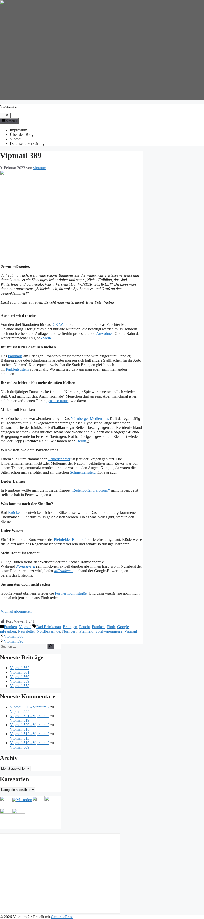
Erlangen (70, 627)
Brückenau (16, 513)
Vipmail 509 (19, 747)
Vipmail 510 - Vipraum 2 (29, 743)
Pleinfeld (86, 631)
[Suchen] (50, 646)
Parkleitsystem (17, 369)
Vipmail (16, 139)
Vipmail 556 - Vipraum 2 (29, 707)
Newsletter (26, 631)
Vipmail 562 (19, 668)
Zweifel (47, 338)
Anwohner (104, 333)
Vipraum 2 (8, 106)
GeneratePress (62, 917)
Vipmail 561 (19, 672)
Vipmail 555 (19, 711)
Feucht (84, 627)
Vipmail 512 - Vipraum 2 (29, 734)
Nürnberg (69, 631)
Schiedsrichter (59, 459)
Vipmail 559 (19, 681)
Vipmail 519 (19, 720)
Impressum (18, 130)
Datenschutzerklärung (27, 143)
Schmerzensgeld (83, 472)
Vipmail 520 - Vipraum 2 (29, 725)
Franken (10, 627)
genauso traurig (58, 401)
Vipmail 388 (13, 636)
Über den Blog (21, 134)
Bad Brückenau (48, 627)
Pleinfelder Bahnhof (70, 539)
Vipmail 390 (13, 641)
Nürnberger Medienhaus (90, 418)
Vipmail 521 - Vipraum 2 (29, 716)
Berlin (81, 441)
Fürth (111, 627)
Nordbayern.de (48, 631)
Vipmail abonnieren (16, 611)
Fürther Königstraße (71, 593)
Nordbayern (25, 566)
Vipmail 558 (19, 686)
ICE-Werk (59, 324)
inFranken (8, 631)
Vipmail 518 (19, 729)
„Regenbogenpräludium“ (90, 490)
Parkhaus (15, 356)
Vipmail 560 (19, 677)
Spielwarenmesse (108, 631)
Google (123, 627)
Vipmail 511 (19, 738)
